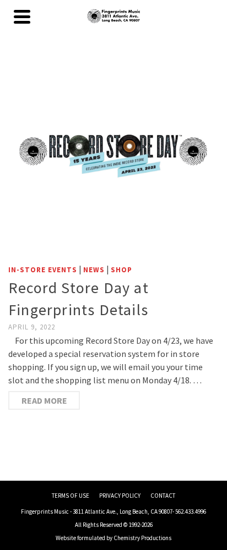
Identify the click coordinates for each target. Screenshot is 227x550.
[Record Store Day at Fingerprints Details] (113, 153)
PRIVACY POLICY (119, 495)
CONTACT (162, 495)
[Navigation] (22, 16)
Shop (121, 269)
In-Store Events (42, 269)
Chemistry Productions (142, 538)
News (94, 269)
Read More (44, 400)
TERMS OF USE (70, 495)
